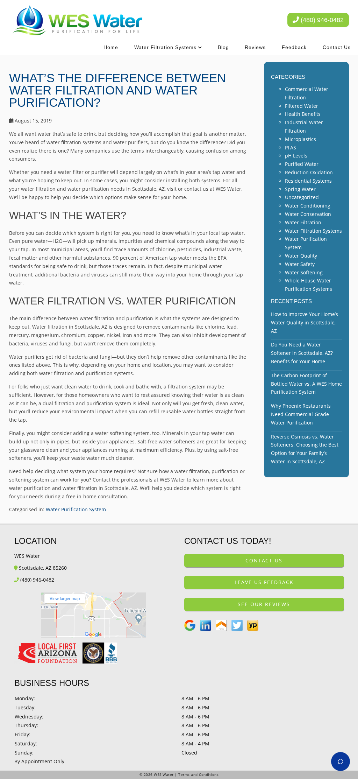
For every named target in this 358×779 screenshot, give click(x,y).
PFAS (290, 147)
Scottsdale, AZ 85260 (42, 567)
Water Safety (300, 264)
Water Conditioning (307, 205)
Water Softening (304, 272)
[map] (94, 615)
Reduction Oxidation (309, 172)
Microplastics (300, 139)
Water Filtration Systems (165, 47)
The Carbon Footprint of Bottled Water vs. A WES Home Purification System (306, 383)
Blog (223, 47)
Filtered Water (301, 106)
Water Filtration (303, 222)
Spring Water (300, 189)
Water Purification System (76, 509)
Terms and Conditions (198, 774)
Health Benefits (303, 114)
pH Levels (296, 155)
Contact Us (337, 47)
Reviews (255, 47)
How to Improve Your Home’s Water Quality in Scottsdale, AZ (304, 322)
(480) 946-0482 (321, 19)
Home (110, 47)
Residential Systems (308, 180)
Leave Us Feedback (264, 582)
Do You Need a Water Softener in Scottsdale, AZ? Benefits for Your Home (302, 353)
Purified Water (301, 164)
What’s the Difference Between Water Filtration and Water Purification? (117, 90)
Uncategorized (302, 197)
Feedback (294, 47)
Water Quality (301, 255)
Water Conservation (308, 214)
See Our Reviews (264, 604)
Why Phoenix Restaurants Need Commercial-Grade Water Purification (301, 414)
